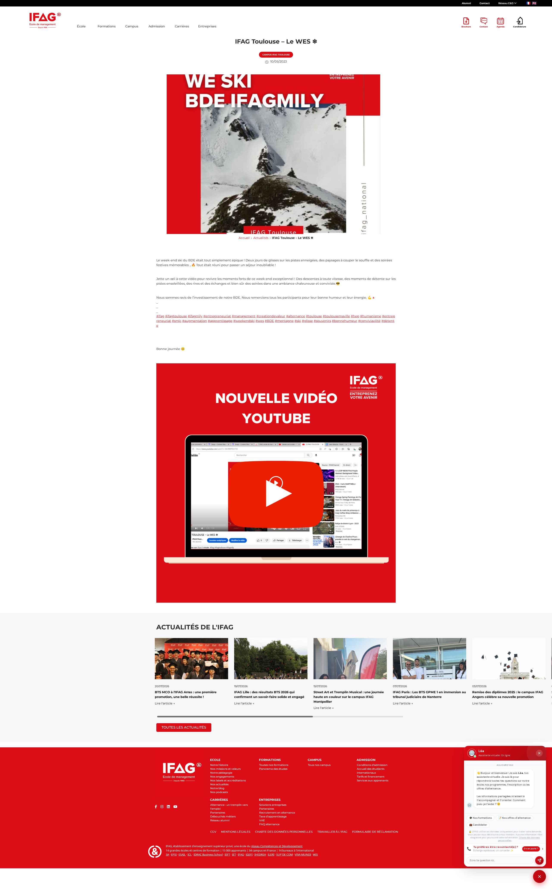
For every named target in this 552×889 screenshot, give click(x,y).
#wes (260, 321)
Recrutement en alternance (277, 812)
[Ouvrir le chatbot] (539, 876)
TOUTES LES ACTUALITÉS (184, 727)
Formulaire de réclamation (375, 831)
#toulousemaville (336, 316)
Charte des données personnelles (284, 831)
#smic (176, 321)
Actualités (260, 238)
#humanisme (370, 316)
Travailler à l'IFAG (332, 831)
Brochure (466, 26)
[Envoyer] (539, 860)
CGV (213, 831)
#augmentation (194, 321)
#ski (298, 321)
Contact (485, 3)
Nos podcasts (219, 792)
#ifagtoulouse (176, 316)
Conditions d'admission (372, 765)
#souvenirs (322, 321)
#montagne (284, 321)
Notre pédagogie (221, 772)
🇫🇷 (528, 3)
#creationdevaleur (270, 316)
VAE (262, 820)
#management (244, 316)
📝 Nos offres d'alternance (514, 818)
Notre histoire (219, 765)
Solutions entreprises (272, 804)
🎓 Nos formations (480, 818)
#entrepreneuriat (217, 316)
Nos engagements (222, 776)
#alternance (295, 316)
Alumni (466, 3)
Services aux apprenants (372, 780)
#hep (355, 316)
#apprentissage (220, 321)
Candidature (519, 26)
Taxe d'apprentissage (273, 816)
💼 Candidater (478, 824)
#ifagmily (195, 316)
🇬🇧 (534, 3)
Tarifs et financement (370, 776)
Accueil (244, 238)
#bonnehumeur (344, 321)
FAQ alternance (269, 824)
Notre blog (217, 788)
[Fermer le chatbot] (539, 753)
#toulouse (314, 316)
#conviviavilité (369, 321)
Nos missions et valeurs (225, 768)
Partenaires (217, 812)
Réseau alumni (219, 820)
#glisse (307, 321)
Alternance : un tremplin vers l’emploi (229, 806)
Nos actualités (219, 784)
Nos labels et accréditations (228, 780)
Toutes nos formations (273, 765)
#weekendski (244, 321)
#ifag (160, 316)
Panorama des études (273, 768)
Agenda (501, 26)
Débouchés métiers (223, 816)
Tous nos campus (319, 765)
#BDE (269, 321)
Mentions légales (235, 831)
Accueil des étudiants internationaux (370, 770)
